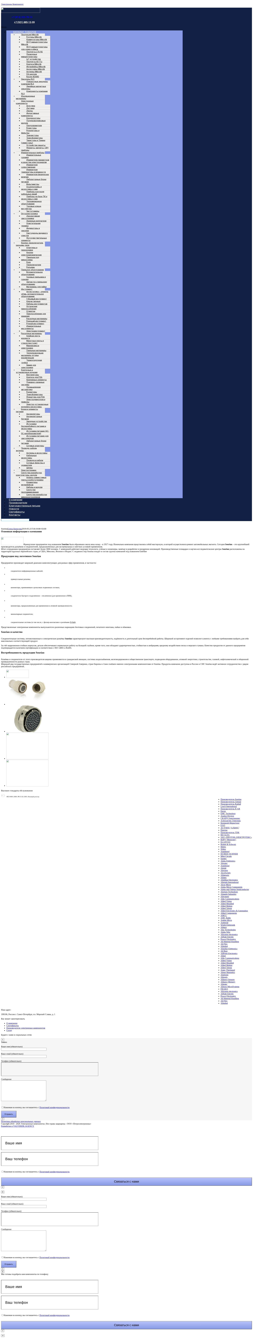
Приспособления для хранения (33, 315)
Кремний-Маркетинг (230, 823)
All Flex (224, 944)
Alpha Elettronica (228, 861)
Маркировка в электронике (30, 346)
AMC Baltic (226, 918)
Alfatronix (225, 875)
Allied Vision (226, 901)
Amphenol (225, 851)
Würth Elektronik (228, 925)
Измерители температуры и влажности (33, 170)
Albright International (230, 882)
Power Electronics (228, 939)
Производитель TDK (230, 832)
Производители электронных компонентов (25, 1028)
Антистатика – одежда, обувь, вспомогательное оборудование (34, 294)
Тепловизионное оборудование (31, 202)
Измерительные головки (31, 156)
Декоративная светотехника (30, 217)
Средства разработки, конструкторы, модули (29, 474)
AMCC (224, 915)
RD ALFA (225, 835)
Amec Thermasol (228, 970)
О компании (11, 1023)
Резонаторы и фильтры (30, 131)
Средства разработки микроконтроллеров (34, 495)
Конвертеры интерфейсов (29, 483)
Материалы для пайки (36, 287)
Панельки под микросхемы (30, 258)
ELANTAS (225, 842)
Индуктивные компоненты (30, 114)
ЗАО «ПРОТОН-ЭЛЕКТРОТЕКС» (236, 837)
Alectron (224, 870)
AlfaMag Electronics (229, 880)
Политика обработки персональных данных (21, 1121)
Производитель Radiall (231, 804)
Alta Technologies (228, 930)
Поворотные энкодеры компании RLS (34, 82)
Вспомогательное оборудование (32, 273)
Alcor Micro (226, 885)
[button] (92, 27)
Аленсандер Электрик (231, 821)
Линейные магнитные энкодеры (33, 87)
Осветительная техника (30, 224)
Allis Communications (230, 899)
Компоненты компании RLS (34, 92)
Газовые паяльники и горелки (33, 278)
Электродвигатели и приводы (33, 400)
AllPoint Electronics (229, 953)
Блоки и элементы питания (27, 410)
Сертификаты (12, 1026)
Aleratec (224, 863)
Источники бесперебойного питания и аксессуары (33, 426)
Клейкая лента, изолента (30, 337)
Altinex (224, 927)
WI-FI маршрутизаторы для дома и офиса (34, 48)
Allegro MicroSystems (230, 987)
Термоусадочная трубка (31, 361)
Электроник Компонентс (12, 4)
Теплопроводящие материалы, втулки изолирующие (32, 355)
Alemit (223, 868)
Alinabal (224, 946)
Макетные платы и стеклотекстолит (32, 342)
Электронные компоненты (25, 102)
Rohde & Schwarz (228, 844)
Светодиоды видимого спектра (34, 234)
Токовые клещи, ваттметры (31, 207)
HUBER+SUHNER (229, 854)
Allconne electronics (229, 934)
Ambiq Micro (226, 920)
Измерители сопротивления (29, 166)
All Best (224, 951)
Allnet (223, 956)
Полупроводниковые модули (33, 121)
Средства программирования (30, 491)
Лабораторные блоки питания (33, 180)
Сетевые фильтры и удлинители (33, 464)
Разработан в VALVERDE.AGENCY (17, 1126)
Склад (9, 1030)
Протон (224, 830)
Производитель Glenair (231, 802)
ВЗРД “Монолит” (228, 840)
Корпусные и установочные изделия (26, 371)
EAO (223, 825)
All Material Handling (230, 941)
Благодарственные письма (24, 505)
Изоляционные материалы (25, 97)
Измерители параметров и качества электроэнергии (35, 161)
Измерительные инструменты (31, 327)
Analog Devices (227, 816)
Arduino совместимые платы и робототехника (33, 478)
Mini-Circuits (226, 856)
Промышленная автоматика (31, 388)
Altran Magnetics (228, 972)
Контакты (14, 514)
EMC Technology (228, 813)
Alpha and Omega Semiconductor (235, 889)
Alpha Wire (225, 932)
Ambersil (224, 923)
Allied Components (229, 913)
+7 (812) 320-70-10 (21, 17)
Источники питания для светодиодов (34, 437)
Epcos (223, 811)
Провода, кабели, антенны (26, 449)
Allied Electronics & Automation (234, 911)
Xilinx (223, 849)
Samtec (224, 858)
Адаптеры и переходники (29, 248)
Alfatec (224, 877)
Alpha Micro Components (231, 887)
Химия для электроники (28, 366)
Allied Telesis (226, 908)
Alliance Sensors (228, 979)
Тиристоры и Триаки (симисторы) (33, 141)
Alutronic (224, 975)
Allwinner (225, 896)
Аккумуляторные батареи (31, 417)
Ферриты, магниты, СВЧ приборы (34, 149)
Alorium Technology (229, 892)
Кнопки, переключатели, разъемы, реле (29, 244)
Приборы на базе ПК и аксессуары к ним (34, 197)
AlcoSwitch (225, 873)
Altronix (224, 977)
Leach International (229, 806)
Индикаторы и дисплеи (30, 229)
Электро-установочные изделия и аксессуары (34, 405)
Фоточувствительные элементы (34, 239)
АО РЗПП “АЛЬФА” (230, 828)
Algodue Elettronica (229, 949)
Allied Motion (226, 906)
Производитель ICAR (230, 809)
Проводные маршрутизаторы (29, 55)
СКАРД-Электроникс (230, 818)
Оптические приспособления (29, 307)
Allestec (224, 984)
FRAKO (224, 989)
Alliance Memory (228, 982)
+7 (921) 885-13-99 (24, 22)
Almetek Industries (228, 894)
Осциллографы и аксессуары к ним (31, 188)
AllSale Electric (227, 937)
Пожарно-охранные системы (32, 383)
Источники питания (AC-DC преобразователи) (35, 432)
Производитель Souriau (231, 799)
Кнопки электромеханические (31, 253)
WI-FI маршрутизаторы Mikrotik (34, 43)
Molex (223, 847)
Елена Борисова (15, 529)
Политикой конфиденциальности (54, 1107)
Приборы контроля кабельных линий (32, 192)
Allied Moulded (227, 904)
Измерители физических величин (35, 175)
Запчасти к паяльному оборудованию (34, 283)
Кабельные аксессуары (29, 456)
